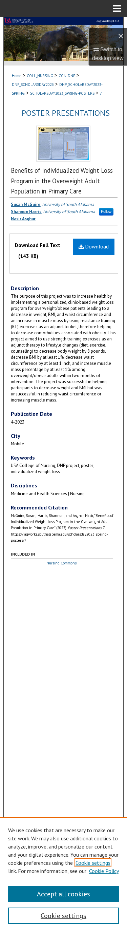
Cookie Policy (104, 871)
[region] (63, 874)
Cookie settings (93, 862)
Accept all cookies (63, 894)
